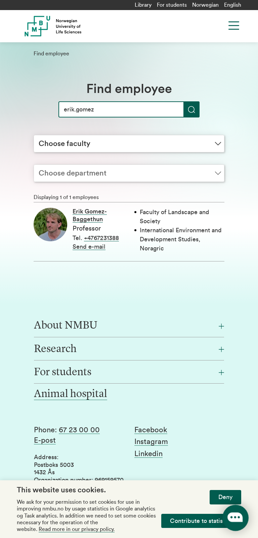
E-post (45, 440)
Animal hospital (70, 394)
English (232, 5)
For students (172, 5)
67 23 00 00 (79, 430)
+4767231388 (101, 238)
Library (143, 5)
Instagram (151, 441)
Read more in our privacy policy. (77, 529)
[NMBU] (78, 26)
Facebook (150, 430)
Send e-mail (89, 247)
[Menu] (233, 25)
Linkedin (148, 453)
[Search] (191, 109)
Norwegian (205, 5)
